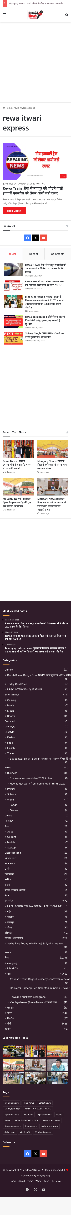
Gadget (11, 836)
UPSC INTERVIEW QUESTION (24, 689)
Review (9, 820)
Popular (11, 253)
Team (30, 1181)
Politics (11, 788)
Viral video (10, 858)
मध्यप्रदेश (9, 900)
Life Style (10, 726)
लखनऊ (8, 952)
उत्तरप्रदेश (9, 874)
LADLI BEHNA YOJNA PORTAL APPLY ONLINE (34, 906)
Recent (33, 253)
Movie (10, 705)
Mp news (28, 1114)
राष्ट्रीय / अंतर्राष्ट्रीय (14, 938)
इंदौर (9, 911)
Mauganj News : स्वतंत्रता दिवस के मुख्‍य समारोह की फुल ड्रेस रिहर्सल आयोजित (17, 502)
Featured (9, 721)
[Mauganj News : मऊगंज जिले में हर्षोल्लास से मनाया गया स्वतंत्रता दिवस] (52, 449)
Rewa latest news (51, 1120)
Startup (11, 847)
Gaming (11, 700)
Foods (13, 805)
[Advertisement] (35, 61)
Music (10, 710)
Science (11, 794)
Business (12, 772)
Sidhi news (9, 1132)
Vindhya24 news (43, 1132)
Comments (57, 253)
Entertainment (12, 694)
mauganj (12, 963)
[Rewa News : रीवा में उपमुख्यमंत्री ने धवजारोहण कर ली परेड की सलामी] (18, 449)
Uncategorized (13, 852)
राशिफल (8, 932)
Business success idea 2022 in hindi (32, 778)
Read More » (14, 210)
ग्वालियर (10, 916)
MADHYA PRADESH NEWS (38, 1108)
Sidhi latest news (49, 1126)
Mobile (11, 842)
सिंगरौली (10, 1018)
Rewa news (31, 1126)
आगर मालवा (10, 863)
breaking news (11, 1103)
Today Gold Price (17, 684)
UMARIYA (13, 968)
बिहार (7, 895)
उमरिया (8, 879)
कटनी (7, 884)
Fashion (11, 737)
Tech (7, 826)
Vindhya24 (25, 1132)
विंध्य (7, 957)
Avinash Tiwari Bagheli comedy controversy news (40, 979)
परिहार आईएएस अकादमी (15, 890)
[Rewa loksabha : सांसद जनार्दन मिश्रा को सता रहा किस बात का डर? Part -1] (13, 286)
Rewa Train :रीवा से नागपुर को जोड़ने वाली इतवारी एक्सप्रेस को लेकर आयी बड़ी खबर (33, 190)
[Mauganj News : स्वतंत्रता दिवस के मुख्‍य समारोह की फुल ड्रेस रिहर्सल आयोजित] (18, 486)
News (8, 767)
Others (8, 815)
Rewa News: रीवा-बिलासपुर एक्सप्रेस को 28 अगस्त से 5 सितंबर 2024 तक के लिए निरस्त (45, 268)
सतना (9, 1012)
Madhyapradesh (12, 1108)
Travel (10, 753)
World (10, 799)
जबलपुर (10, 922)
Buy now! (57, 1181)
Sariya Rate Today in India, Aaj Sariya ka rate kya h (36, 943)
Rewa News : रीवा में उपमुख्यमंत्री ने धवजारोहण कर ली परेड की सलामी (17, 464)
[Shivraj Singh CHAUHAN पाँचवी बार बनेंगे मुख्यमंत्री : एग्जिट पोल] (13, 338)
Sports (11, 716)
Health (11, 748)
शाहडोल (10, 1007)
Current (9, 669)
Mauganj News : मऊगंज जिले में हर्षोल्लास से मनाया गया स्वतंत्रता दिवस (40, 3)
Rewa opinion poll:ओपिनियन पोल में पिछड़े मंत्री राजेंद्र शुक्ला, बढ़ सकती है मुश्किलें (45, 320)
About (21, 1181)
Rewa (7, 1120)
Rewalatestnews (12, 1126)
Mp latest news (11, 1114)
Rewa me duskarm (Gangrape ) (28, 997)
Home (8, 107)
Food (10, 742)
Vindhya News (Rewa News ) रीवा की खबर (33, 1002)
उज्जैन (7, 868)
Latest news (45, 1103)
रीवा (9, 973)
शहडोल (8, 1028)
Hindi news (28, 1103)
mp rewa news (45, 1114)
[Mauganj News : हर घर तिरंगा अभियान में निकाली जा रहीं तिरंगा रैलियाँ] (57, 1065)
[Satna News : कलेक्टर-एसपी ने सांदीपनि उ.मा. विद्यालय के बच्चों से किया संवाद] (57, 1078)
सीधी (9, 1023)
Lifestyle (9, 732)
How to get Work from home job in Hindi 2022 (37, 783)
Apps (10, 831)
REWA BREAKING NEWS (26, 1120)
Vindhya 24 (10, 183)
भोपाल (9, 927)
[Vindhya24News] (35, 14)
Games (14, 810)
